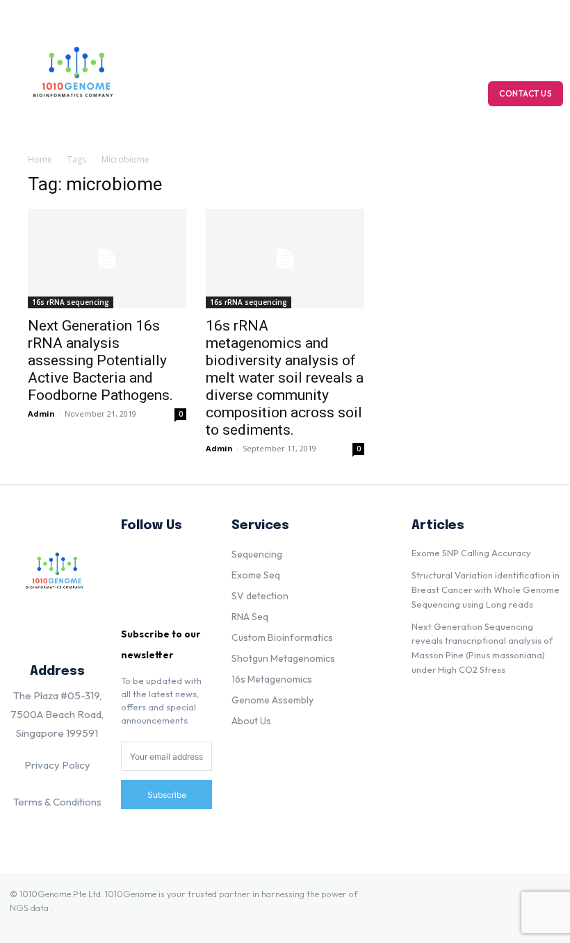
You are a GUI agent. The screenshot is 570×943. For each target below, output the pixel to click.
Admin (41, 413)
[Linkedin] (139, 562)
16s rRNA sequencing (70, 302)
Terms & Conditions (57, 801)
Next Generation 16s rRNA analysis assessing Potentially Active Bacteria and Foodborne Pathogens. (100, 360)
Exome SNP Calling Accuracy (471, 552)
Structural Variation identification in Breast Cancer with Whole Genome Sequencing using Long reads (486, 589)
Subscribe (166, 795)
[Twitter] (139, 605)
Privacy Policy (57, 764)
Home (40, 159)
